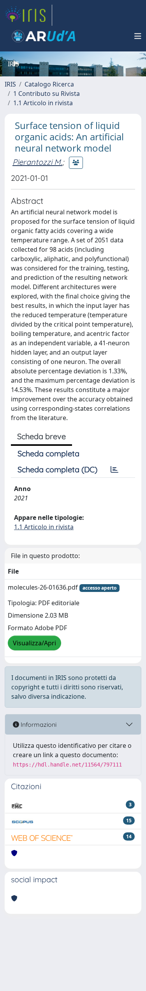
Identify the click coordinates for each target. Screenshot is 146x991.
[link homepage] (28, 15)
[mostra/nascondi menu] (137, 36)
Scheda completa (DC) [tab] (57, 469)
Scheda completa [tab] (48, 453)
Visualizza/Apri (34, 643)
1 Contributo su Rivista (46, 93)
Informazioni (37, 724)
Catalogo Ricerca (49, 84)
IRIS (10, 84)
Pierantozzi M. (37, 162)
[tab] (114, 469)
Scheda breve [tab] (41, 436)
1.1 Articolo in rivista (43, 103)
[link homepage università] (44, 36)
